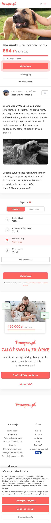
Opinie (38, 430)
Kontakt (12, 445)
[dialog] (25, 495)
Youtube (46, 411)
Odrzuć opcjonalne (25, 508)
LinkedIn (29, 411)
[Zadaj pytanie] (44, 92)
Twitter (13, 411)
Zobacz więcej (25, 259)
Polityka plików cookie (12, 452)
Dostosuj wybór (25, 516)
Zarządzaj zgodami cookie (13, 456)
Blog (38, 441)
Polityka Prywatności (13, 438)
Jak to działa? (25, 384)
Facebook (5, 411)
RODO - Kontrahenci (12, 441)
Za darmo (38, 438)
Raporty (38, 434)
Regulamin (12, 434)
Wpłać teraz (25, 65)
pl (41, 4)
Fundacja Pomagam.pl (38, 449)
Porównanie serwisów (12, 449)
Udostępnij (25, 74)
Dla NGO (38, 445)
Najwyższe (34, 209)
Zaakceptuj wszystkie (25, 500)
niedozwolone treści (33, 283)
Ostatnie (16, 209)
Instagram (21, 411)
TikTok (37, 411)
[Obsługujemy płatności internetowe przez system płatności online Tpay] (38, 452)
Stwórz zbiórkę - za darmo (25, 375)
